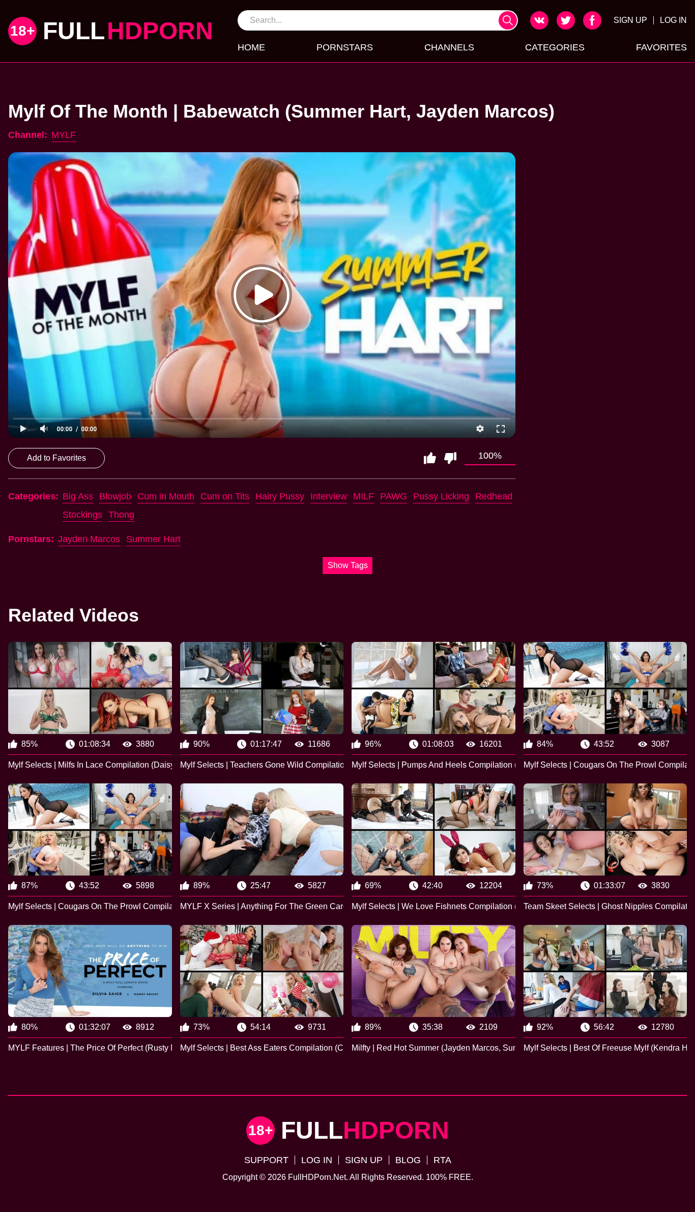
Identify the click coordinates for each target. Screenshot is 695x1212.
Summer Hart (153, 539)
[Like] (430, 458)
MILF (363, 496)
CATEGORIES (555, 47)
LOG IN (673, 20)
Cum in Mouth (165, 496)
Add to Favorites (56, 458)
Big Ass (78, 496)
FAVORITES (661, 47)
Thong (121, 515)
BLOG (408, 1160)
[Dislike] (450, 458)
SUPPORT (266, 1160)
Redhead (493, 496)
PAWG (393, 496)
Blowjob (115, 496)
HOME (251, 47)
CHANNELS (449, 47)
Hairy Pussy (279, 496)
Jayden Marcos (89, 539)
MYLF (63, 135)
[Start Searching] (508, 20)
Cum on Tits (224, 496)
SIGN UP (630, 20)
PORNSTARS (344, 47)
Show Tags (348, 565)
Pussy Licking (441, 496)
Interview (328, 496)
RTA (442, 1160)
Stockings (82, 515)
